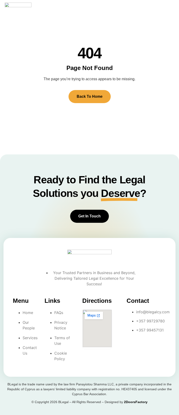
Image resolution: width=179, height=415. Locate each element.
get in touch (89, 216)
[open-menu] (169, 7)
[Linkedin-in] (151, 345)
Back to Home (90, 96)
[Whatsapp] (132, 358)
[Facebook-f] (132, 345)
